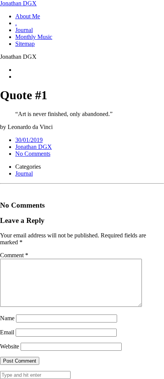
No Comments (32, 153)
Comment (14, 255)
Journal (24, 30)
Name (7, 318)
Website (9, 346)
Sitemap (25, 43)
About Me (27, 16)
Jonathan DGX (18, 3)
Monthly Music (33, 37)
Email (7, 332)
